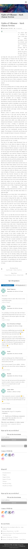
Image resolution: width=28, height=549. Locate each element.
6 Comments (19, 28)
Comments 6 (8, 285)
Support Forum (7, 479)
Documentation (7, 472)
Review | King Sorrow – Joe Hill (11, 531)
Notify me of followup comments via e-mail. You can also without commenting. (13, 417)
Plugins (5, 475)
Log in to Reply (6, 302)
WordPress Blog (7, 483)
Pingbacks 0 (21, 285)
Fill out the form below (14, 434)
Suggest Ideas (6, 477)
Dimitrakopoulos (14, 547)
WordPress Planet (7, 485)
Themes (5, 481)
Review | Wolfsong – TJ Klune (10, 537)
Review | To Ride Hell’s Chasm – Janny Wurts (14, 539)
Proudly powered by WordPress (11, 546)
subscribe (19, 418)
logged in (12, 411)
